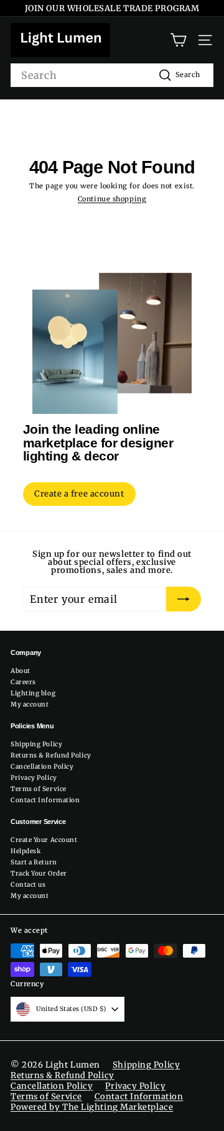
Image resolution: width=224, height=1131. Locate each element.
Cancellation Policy (42, 766)
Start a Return (34, 862)
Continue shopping (112, 199)
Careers (23, 682)
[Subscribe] (183, 599)
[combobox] (112, 75)
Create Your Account (44, 840)
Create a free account (79, 493)
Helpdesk (25, 851)
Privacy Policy (34, 778)
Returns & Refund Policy (51, 755)
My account (30, 704)
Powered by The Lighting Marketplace (92, 1107)
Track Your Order (39, 873)
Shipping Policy (36, 744)
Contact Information (45, 800)
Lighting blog (33, 693)
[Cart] (178, 40)
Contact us (28, 885)
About (20, 671)
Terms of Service (39, 789)
